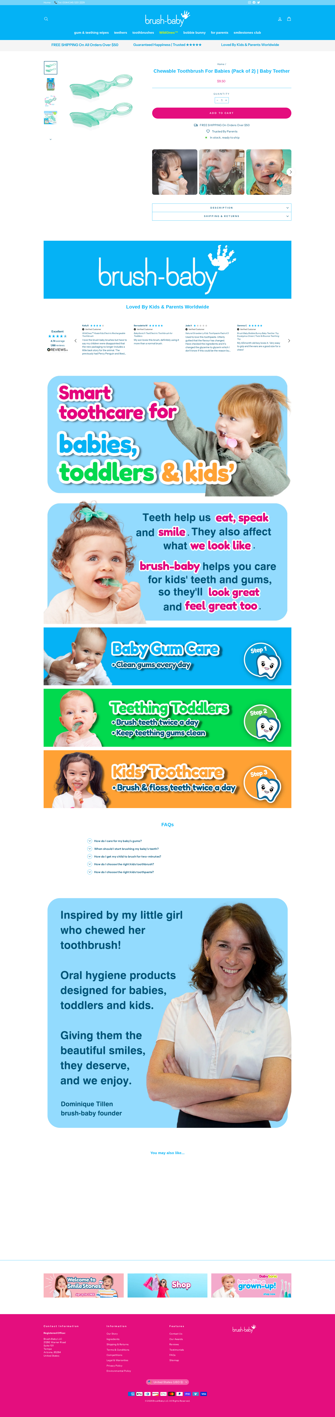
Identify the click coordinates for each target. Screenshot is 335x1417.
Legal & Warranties (117, 1360)
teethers (120, 32)
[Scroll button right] (290, 172)
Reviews (174, 1344)
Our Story (112, 1333)
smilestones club (247, 32)
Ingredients (113, 1339)
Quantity (222, 94)
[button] (76, 341)
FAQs (172, 1355)
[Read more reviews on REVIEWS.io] (57, 350)
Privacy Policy (114, 1365)
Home (47, 2)
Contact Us (175, 1333)
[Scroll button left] (153, 172)
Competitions (114, 1355)
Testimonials (176, 1349)
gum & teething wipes (91, 32)
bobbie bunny (194, 32)
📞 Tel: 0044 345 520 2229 (69, 2)
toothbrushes (143, 32)
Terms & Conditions (118, 1349)
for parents (219, 32)
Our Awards (176, 1339)
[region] (182, 341)
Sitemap (174, 1360)
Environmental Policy (119, 1370)
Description (221, 207)
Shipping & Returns (222, 216)
